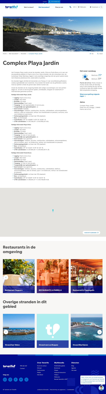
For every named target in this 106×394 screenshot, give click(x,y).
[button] (53, 210)
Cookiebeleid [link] (70, 389)
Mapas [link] (56, 370)
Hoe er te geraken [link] (90, 232)
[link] (5, 53)
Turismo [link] (45, 1)
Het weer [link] (74, 370)
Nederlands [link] (95, 7)
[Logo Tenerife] (11, 7)
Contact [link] (22, 368)
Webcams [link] (83, 7)
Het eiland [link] (40, 374)
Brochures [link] (57, 368)
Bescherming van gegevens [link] (57, 389)
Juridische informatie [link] (42, 389)
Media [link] (39, 372)
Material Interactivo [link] (60, 372)
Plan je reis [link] (59, 7)
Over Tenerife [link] (43, 363)
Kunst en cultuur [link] (42, 365)
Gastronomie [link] (41, 370)
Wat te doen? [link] (29, 7)
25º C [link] (74, 7)
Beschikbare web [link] (55, 1)
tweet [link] (101, 53)
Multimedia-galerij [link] (59, 365)
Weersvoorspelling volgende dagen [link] (90, 95)
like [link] (92, 53)
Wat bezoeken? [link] (44, 7)
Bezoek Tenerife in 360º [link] (60, 379)
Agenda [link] (73, 368)
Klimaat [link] (39, 368)
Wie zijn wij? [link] (23, 365)
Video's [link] (56, 374)
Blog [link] (72, 365)
